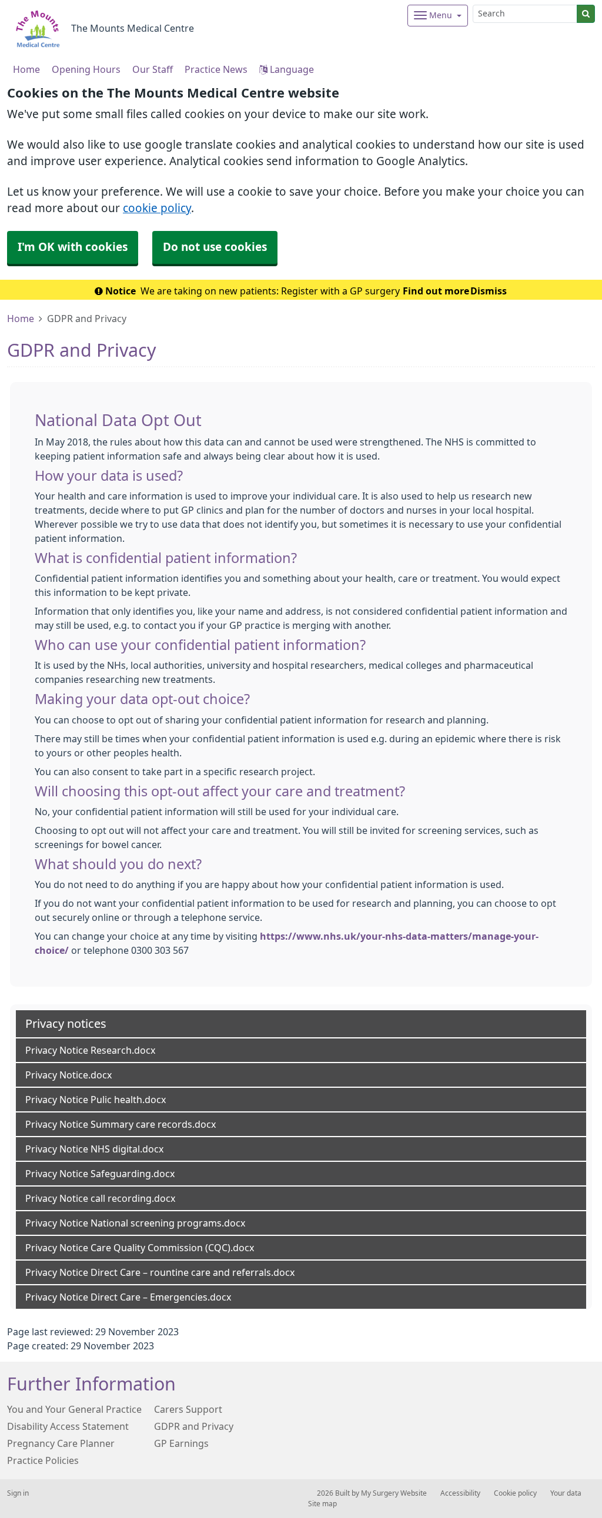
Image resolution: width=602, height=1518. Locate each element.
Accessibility (460, 1493)
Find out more (436, 291)
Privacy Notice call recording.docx (100, 1198)
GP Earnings (181, 1443)
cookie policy (157, 208)
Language (290, 69)
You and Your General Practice (74, 1409)
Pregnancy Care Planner (61, 1443)
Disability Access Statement (68, 1426)
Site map (322, 1503)
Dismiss (488, 291)
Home (20, 318)
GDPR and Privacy (193, 1426)
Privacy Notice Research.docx (90, 1050)
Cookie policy (515, 1493)
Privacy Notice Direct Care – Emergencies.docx (128, 1297)
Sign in (18, 1493)
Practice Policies (43, 1460)
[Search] (586, 14)
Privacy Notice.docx (68, 1075)
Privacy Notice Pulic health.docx (95, 1099)
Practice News (216, 69)
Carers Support (188, 1409)
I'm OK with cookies (73, 247)
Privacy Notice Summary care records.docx (120, 1124)
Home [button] (26, 69)
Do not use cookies (215, 247)
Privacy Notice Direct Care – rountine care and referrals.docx (160, 1272)
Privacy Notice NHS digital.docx (94, 1149)
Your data (565, 1493)
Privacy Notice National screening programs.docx (135, 1223)
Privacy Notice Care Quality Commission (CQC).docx (139, 1247)
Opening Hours (86, 69)
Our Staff (152, 69)
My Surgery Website (394, 1493)
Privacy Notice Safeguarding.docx (100, 1173)
